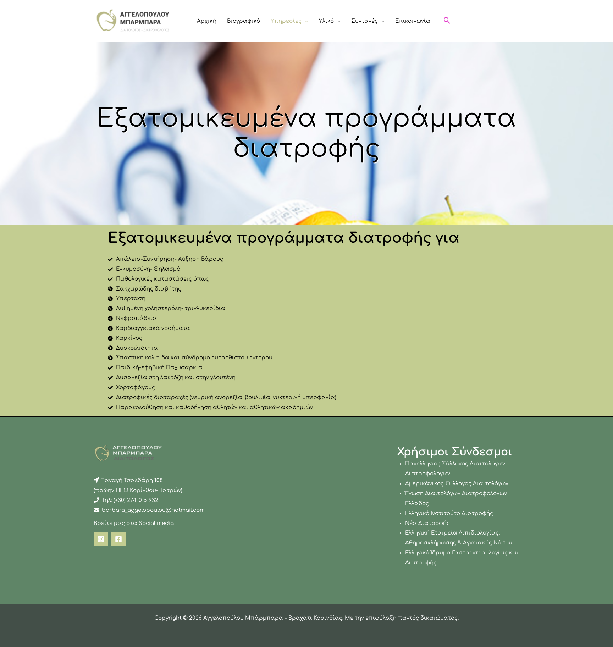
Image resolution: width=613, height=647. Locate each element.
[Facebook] (118, 539)
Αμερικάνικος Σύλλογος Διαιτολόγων (456, 484)
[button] (305, 21)
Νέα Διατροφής (427, 523)
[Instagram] (101, 539)
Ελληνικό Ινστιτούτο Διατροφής (449, 513)
